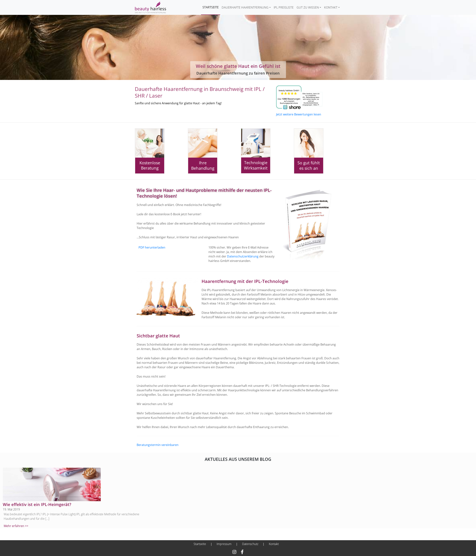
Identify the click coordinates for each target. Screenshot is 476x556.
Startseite (210, 7)
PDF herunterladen (152, 247)
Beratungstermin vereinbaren (157, 445)
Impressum (224, 544)
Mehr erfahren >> (16, 526)
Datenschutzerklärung (242, 256)
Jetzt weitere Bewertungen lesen (298, 114)
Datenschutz (250, 544)
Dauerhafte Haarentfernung (245, 7)
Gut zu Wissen (308, 7)
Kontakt (330, 7)
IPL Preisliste (284, 7)
